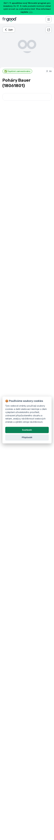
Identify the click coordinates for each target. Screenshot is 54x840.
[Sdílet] (49, 30)
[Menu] (49, 19)
